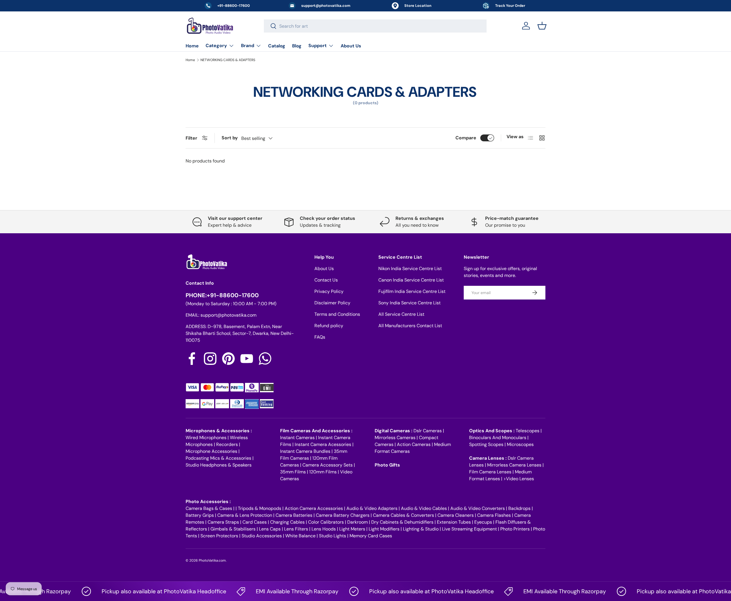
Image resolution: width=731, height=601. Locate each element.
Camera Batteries (294, 515)
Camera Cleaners (455, 515)
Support (317, 46)
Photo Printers (515, 529)
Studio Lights (332, 536)
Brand (247, 46)
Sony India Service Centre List (409, 303)
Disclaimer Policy (332, 303)
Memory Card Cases (371, 536)
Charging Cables (287, 522)
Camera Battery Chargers (342, 515)
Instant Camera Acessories (323, 444)
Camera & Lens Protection (244, 515)
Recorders (227, 444)
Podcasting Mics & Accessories (218, 458)
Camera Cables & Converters (403, 515)
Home (192, 46)
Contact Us (326, 280)
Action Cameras (414, 444)
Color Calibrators (326, 522)
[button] (542, 25)
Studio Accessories (262, 536)
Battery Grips (200, 515)
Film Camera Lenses (490, 472)
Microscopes (520, 444)
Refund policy (328, 326)
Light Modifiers (384, 529)
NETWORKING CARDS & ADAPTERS (227, 60)
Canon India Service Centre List (411, 280)
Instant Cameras (297, 438)
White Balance (300, 536)
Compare (465, 138)
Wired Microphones (206, 438)
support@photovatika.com (228, 315)
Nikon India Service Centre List (410, 269)
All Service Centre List (401, 314)
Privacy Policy (329, 291)
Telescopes (527, 431)
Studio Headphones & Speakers (219, 465)
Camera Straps (223, 522)
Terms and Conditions (337, 314)
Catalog (276, 46)
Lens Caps (270, 529)
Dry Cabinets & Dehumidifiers (402, 522)
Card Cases (254, 522)
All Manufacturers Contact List (410, 326)
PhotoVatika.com (212, 560)
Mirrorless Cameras (395, 438)
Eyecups (483, 522)
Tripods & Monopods (259, 508)
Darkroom (357, 522)
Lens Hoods (324, 529)
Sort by (230, 138)
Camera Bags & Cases (209, 508)
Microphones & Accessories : (219, 431)
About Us (351, 46)
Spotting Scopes (486, 444)
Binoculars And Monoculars (497, 438)
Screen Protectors (219, 536)
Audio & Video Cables (424, 508)
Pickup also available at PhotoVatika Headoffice (152, 591)
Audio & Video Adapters (371, 508)
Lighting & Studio (421, 529)
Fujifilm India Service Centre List (411, 291)
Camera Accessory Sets (327, 465)
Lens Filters (296, 529)
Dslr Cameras (427, 431)
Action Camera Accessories (314, 508)
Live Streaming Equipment (469, 529)
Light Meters (352, 529)
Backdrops (519, 508)
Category (216, 46)
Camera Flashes (494, 515)
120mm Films (323, 472)
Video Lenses (520, 479)
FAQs (319, 337)
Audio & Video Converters (477, 508)
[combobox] (375, 26)
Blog (297, 46)
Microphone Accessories (211, 451)
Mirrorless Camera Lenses (514, 465)
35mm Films (293, 472)
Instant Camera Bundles (305, 451)
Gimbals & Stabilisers (233, 529)
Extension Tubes (454, 522)
